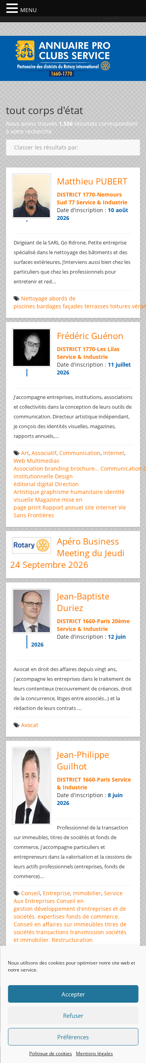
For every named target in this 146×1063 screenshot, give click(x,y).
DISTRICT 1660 (76, 621)
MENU (28, 10)
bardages (49, 306)
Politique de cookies (50, 1053)
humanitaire (86, 491)
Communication (79, 453)
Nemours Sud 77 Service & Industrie (92, 198)
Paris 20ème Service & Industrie (93, 625)
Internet (113, 453)
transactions (52, 932)
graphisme (55, 491)
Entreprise (56, 893)
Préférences (73, 1037)
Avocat (29, 725)
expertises (51, 916)
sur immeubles (83, 924)
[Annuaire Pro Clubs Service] (73, 57)
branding (57, 468)
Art (25, 453)
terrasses (96, 306)
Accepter (73, 994)
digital (45, 484)
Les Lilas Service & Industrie (88, 352)
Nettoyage (34, 298)
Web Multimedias (37, 460)
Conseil (30, 893)
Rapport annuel (62, 507)
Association (28, 468)
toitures (120, 306)
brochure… (84, 468)
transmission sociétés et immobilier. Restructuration (70, 936)
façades (73, 306)
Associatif (44, 453)
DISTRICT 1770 (76, 194)
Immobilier (87, 893)
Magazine (47, 499)
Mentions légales (94, 1053)
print (34, 507)
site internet (101, 507)
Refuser (73, 1015)
